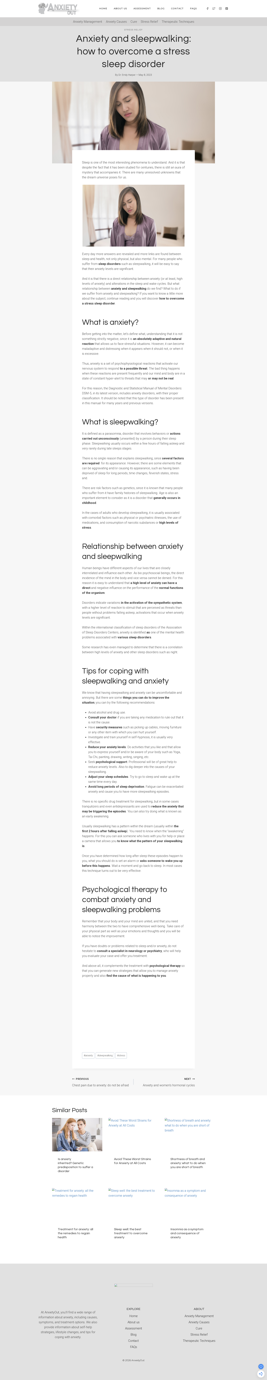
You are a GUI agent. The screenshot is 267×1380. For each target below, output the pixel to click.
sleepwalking (105, 1055)
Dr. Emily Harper (127, 74)
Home (103, 8)
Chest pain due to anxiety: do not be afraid (100, 1082)
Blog (161, 8)
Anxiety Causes (116, 21)
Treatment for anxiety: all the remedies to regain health (75, 1233)
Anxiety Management (87, 21)
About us (120, 8)
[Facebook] (207, 8)
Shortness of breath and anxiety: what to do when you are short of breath (188, 1163)
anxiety (88, 1055)
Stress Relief (149, 21)
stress (121, 1055)
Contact (177, 8)
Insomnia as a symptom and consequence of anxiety (186, 1233)
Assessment (142, 8)
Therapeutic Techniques (178, 21)
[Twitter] (214, 8)
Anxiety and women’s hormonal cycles (169, 1082)
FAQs (193, 8)
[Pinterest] (226, 8)
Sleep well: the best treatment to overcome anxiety (131, 1233)
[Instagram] (220, 8)
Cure (134, 21)
